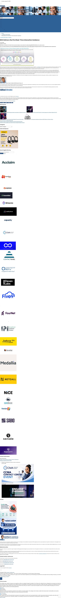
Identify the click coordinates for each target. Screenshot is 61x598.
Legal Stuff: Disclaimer (11, 30)
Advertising (4, 25)
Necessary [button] (2, 587)
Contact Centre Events (6, 24)
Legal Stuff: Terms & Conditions (10, 29)
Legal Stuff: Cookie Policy (11, 31)
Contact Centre (8, 120)
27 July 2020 (2, 42)
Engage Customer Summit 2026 (5, 460)
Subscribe (3, 26)
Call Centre (4, 120)
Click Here (17, 96)
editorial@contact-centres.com (8, 559)
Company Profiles (5, 23)
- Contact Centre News (4, 37)
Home (3, 20)
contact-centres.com (10, 572)
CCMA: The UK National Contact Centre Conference (9, 459)
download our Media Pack (42, 553)
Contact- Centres (3, 43)
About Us (4, 28)
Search (1, 16)
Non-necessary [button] (3, 593)
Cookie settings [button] (3, 576)
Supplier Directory (5, 21)
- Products (9, 37)
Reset (5, 153)
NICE (12, 120)
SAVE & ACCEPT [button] (2, 597)
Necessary (3, 588)
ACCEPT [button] (7, 576)
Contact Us (4, 27)
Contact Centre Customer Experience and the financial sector (11, 121)
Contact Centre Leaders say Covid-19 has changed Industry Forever (12, 122)
